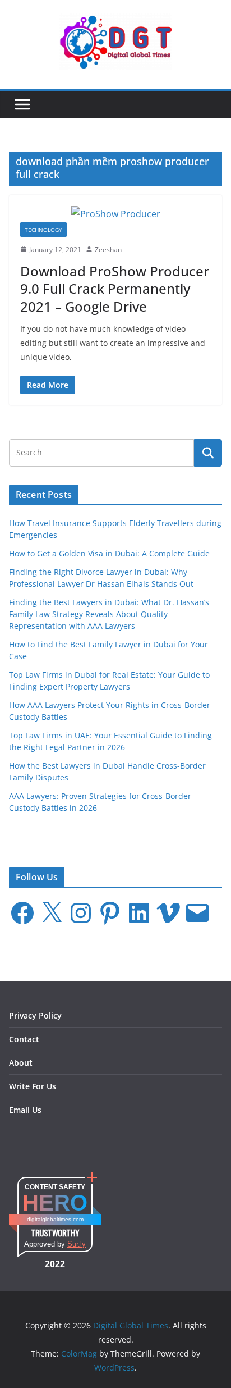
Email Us (25, 1109)
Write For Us (32, 1086)
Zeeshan (108, 249)
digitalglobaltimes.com (55, 1219)
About (21, 1062)
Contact (24, 1039)
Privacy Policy (35, 1015)
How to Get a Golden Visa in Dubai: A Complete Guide (109, 553)
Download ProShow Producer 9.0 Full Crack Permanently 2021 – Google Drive (114, 288)
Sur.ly (76, 1244)
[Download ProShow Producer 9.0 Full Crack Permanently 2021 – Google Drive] (115, 214)
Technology (43, 230)
